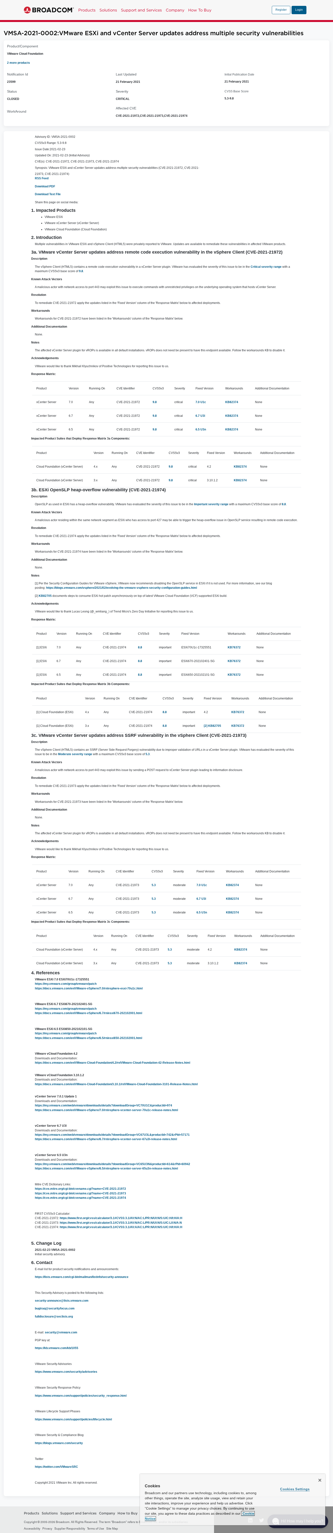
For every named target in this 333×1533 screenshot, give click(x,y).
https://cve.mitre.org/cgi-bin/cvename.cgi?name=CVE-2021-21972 (80, 1188)
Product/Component (22, 46)
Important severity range (211, 504)
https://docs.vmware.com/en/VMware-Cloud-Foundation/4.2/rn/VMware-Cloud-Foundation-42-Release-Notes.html (112, 1062)
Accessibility (32, 1528)
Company (175, 10)
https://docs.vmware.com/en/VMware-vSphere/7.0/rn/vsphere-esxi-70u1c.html (89, 988)
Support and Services (141, 10)
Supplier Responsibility (69, 1528)
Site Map (112, 1528)
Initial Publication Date (239, 74)
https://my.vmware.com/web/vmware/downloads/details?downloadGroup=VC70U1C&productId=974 (103, 1105)
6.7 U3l (200, 416)
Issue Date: (42, 149)
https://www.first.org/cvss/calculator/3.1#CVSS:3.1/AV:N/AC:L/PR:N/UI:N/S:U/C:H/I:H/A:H (121, 1218)
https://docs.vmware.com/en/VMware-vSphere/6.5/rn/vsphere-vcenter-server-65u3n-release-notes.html (106, 1168)
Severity (122, 91)
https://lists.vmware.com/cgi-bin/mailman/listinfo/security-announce (82, 1277)
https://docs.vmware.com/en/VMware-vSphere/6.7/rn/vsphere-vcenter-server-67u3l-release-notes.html (106, 1139)
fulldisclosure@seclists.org (54, 1316)
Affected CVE (126, 108)
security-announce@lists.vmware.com (61, 1300)
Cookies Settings (295, 1489)
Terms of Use (95, 1528)
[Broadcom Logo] (49, 10)
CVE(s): (40, 161)
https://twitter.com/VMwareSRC (56, 1467)
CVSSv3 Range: (46, 143)
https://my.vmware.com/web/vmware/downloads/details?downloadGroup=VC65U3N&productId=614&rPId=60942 (112, 1164)
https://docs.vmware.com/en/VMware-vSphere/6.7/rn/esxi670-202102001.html (88, 1013)
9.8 (81, 271)
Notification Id (17, 74)
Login (299, 9)
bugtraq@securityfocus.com (55, 1308)
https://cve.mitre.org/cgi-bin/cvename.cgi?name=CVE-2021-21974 (80, 1198)
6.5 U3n (201, 429)
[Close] (319, 1480)
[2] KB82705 (212, 726)
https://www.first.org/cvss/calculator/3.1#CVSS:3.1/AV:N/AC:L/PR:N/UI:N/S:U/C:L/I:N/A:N (121, 1222)
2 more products (18, 62)
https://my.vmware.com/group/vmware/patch (66, 984)
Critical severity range (266, 266)
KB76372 (234, 647)
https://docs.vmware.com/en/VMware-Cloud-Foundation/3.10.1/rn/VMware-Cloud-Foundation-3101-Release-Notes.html (116, 1084)
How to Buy (127, 1513)
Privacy (47, 1528)
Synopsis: (41, 168)
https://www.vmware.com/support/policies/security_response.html (81, 1395)
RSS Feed (42, 178)
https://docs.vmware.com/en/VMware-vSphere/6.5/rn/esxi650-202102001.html (88, 1038)
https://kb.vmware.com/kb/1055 (57, 1348)
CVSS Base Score (237, 91)
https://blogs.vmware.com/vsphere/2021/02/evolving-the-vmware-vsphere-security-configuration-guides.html (121, 588)
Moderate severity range (75, 754)
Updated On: (43, 155)
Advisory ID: (43, 137)
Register (281, 9)
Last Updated (126, 74)
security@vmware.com (61, 1332)
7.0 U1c (201, 402)
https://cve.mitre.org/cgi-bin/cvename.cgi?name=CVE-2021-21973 (80, 1193)
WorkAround (16, 111)
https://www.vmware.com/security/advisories (66, 1371)
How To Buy (199, 10)
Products (87, 10)
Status (12, 91)
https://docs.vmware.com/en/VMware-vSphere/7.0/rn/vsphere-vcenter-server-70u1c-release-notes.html (106, 1110)
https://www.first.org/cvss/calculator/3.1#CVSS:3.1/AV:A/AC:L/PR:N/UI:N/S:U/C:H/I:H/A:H (121, 1227)
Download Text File (48, 194)
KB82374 (231, 402)
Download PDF (45, 186)
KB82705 (45, 596)
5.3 (148, 754)
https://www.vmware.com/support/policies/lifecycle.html (74, 1419)
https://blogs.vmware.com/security (59, 1443)
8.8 (284, 504)
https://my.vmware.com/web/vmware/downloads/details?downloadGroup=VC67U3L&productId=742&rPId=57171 (112, 1134)
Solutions (108, 10)
